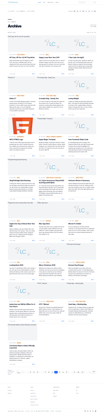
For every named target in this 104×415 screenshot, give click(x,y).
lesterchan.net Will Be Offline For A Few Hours (22, 305)
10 (30, 372)
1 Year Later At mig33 (76, 57)
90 (74, 372)
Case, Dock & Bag (51, 95)
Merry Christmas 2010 (47, 265)
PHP (54, 393)
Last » (94, 372)
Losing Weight (73, 98)
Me (76, 390)
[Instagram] (80, 11)
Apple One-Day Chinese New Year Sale (22, 225)
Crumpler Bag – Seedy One (49, 98)
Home (9, 21)
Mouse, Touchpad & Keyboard (54, 136)
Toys (77, 393)
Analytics (33, 393)
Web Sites (55, 390)
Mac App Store (44, 224)
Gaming (19, 342)
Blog (39, 2)
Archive (10, 390)
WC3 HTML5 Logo (16, 139)
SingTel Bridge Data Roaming (19, 180)
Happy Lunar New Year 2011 (49, 57)
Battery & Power (80, 262)
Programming (20, 136)
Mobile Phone (20, 95)
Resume (55, 396)
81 (52, 372)
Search (32, 390)
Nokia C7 (12, 98)
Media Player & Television (54, 177)
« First (18, 372)
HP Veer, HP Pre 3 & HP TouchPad (21, 57)
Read (34, 74)
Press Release (21, 54)
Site (44, 2)
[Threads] (86, 11)
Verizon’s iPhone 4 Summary (79, 180)
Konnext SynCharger (76, 265)
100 (78, 372)
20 (34, 372)
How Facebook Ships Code (78, 139)
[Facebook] (74, 11)
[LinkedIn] (83, 11)
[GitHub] (77, 11)
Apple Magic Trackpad (47, 139)
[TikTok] (89, 11)
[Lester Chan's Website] (13, 2)
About (57, 2)
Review (9, 393)
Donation (33, 402)
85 (66, 372)
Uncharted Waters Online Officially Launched (22, 347)
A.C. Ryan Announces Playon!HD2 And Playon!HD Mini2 (51, 182)
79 (45, 372)
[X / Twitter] (92, 11)
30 (37, 372)
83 (59, 372)
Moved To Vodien (74, 224)
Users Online (34, 399)
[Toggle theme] (95, 2)
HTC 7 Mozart (44, 304)
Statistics (33, 396)
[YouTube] (95, 11)
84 (63, 372)
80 (48, 372)
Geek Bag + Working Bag (77, 304)
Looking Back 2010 (16, 265)
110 (82, 372)
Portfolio (51, 2)
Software (48, 220)
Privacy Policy (35, 405)
